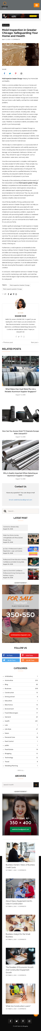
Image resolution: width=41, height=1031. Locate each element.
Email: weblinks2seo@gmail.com (20, 500)
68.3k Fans (11, 660)
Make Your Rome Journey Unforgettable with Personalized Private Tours (13, 538)
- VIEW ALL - (20, 770)
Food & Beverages (21, 713)
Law (21, 725)
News (21, 733)
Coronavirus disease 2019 (10, 527)
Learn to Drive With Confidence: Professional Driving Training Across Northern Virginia (14, 573)
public (21, 745)
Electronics (21, 705)
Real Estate (21, 749)
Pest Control (21, 741)
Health (21, 721)
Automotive (21, 680)
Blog (21, 684)
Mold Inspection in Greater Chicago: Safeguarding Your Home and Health (20, 33)
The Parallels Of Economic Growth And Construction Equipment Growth (19, 970)
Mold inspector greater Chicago (12, 289)
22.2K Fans (30, 660)
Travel (21, 761)
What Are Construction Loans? (18, 1006)
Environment (21, 709)
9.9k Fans (29, 655)
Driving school (21, 696)
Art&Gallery (21, 676)
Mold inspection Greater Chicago (20, 285)
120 (5, 294)
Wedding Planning (21, 766)
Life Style (21, 729)
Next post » (35, 342)
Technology (21, 757)
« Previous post (7, 342)
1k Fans (9, 655)
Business (6, 25)
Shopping (21, 753)
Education (21, 701)
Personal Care (21, 737)
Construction (21, 692)
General (21, 717)
